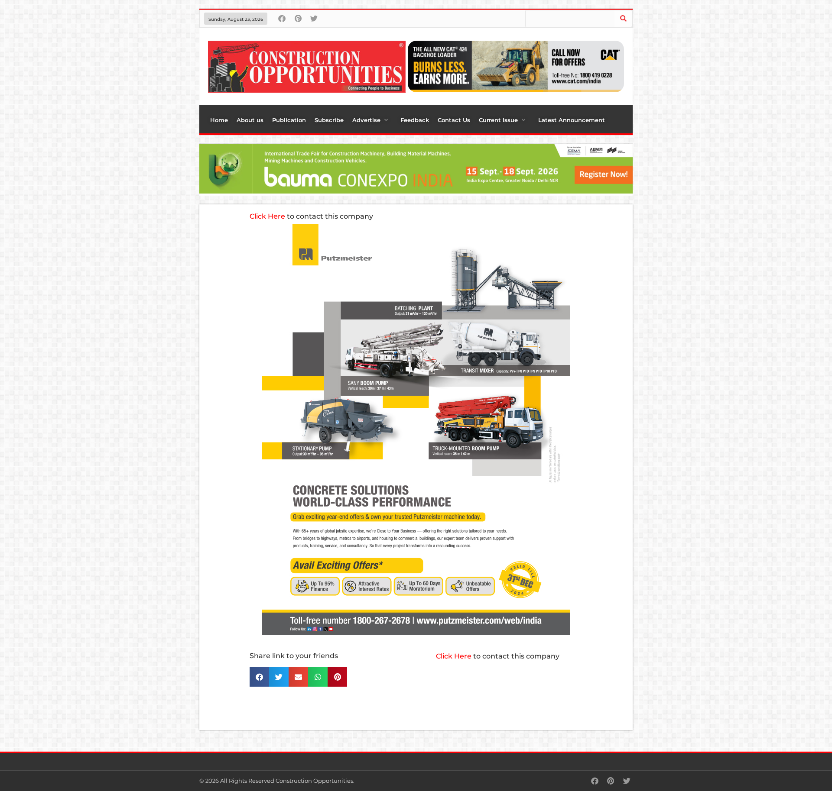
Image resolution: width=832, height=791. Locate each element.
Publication (289, 119)
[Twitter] (314, 18)
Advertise (366, 119)
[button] (259, 677)
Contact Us (454, 119)
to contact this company (311, 216)
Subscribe (329, 119)
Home (219, 119)
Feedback (414, 119)
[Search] (623, 18)
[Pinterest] (298, 18)
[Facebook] (282, 18)
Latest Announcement (571, 119)
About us (250, 119)
